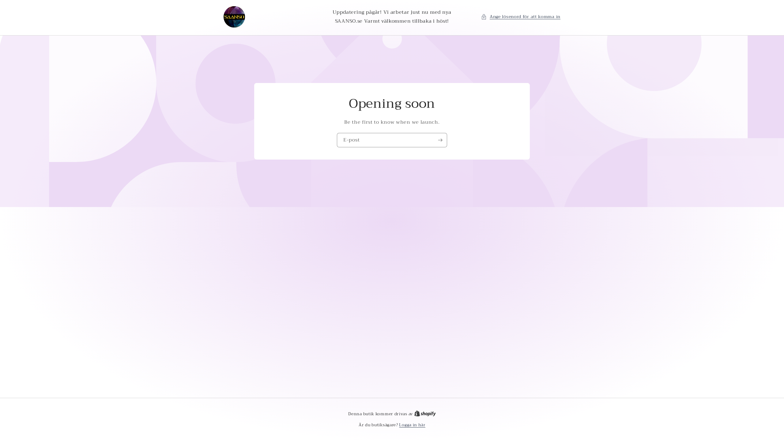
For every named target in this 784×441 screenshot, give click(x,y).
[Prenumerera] (440, 140)
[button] (520, 17)
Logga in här (412, 425)
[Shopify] (425, 413)
